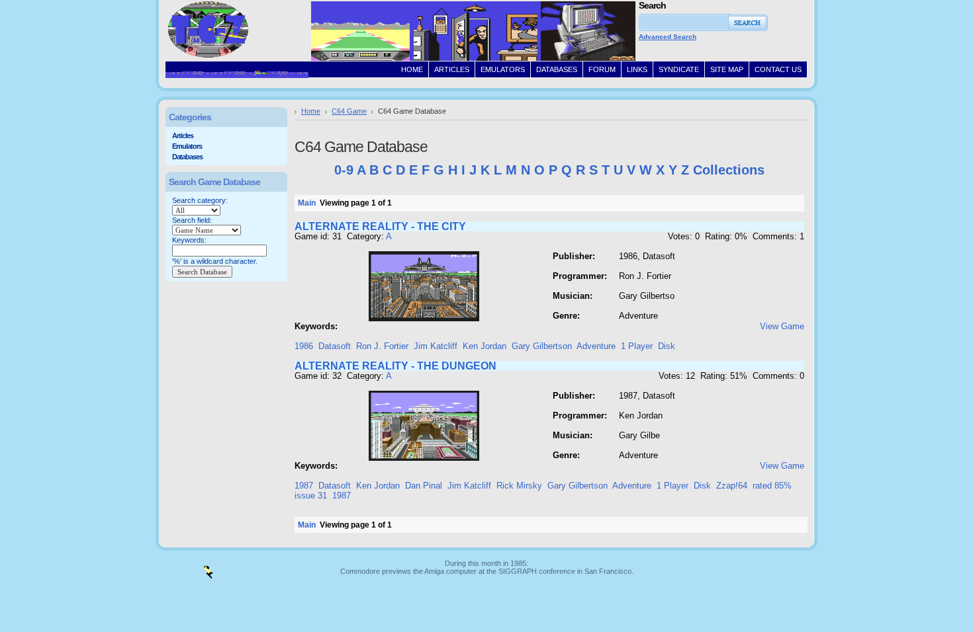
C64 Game (349, 111)
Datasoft (334, 346)
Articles (182, 135)
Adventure (596, 346)
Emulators (187, 146)
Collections (728, 170)
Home (310, 111)
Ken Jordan (484, 346)
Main (307, 203)
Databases (187, 157)
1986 (304, 346)
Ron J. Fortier (382, 346)
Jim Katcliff (435, 346)
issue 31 (311, 495)
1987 (304, 486)
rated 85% (772, 486)
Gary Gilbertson (542, 346)
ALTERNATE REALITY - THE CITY (380, 226)
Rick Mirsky (519, 486)
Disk (666, 346)
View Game (782, 326)
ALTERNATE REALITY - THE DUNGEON (395, 366)
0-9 (343, 170)
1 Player (637, 346)
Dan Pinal (423, 486)
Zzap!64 (731, 486)
